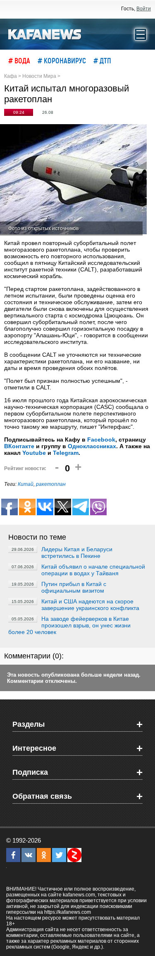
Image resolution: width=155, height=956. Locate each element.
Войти (143, 9)
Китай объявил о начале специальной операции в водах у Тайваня (93, 569)
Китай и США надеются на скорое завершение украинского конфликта (90, 604)
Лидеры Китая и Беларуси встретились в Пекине (76, 552)
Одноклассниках (92, 446)
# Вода (19, 60)
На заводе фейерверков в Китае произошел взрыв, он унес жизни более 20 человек (69, 625)
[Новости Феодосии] (45, 33)
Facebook (101, 439)
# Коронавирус (62, 60)
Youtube (34, 452)
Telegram (66, 452)
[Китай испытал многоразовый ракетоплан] (73, 179)
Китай (25, 484)
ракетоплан (51, 484)
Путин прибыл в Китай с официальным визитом (73, 587)
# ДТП (102, 60)
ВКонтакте (19, 446)
